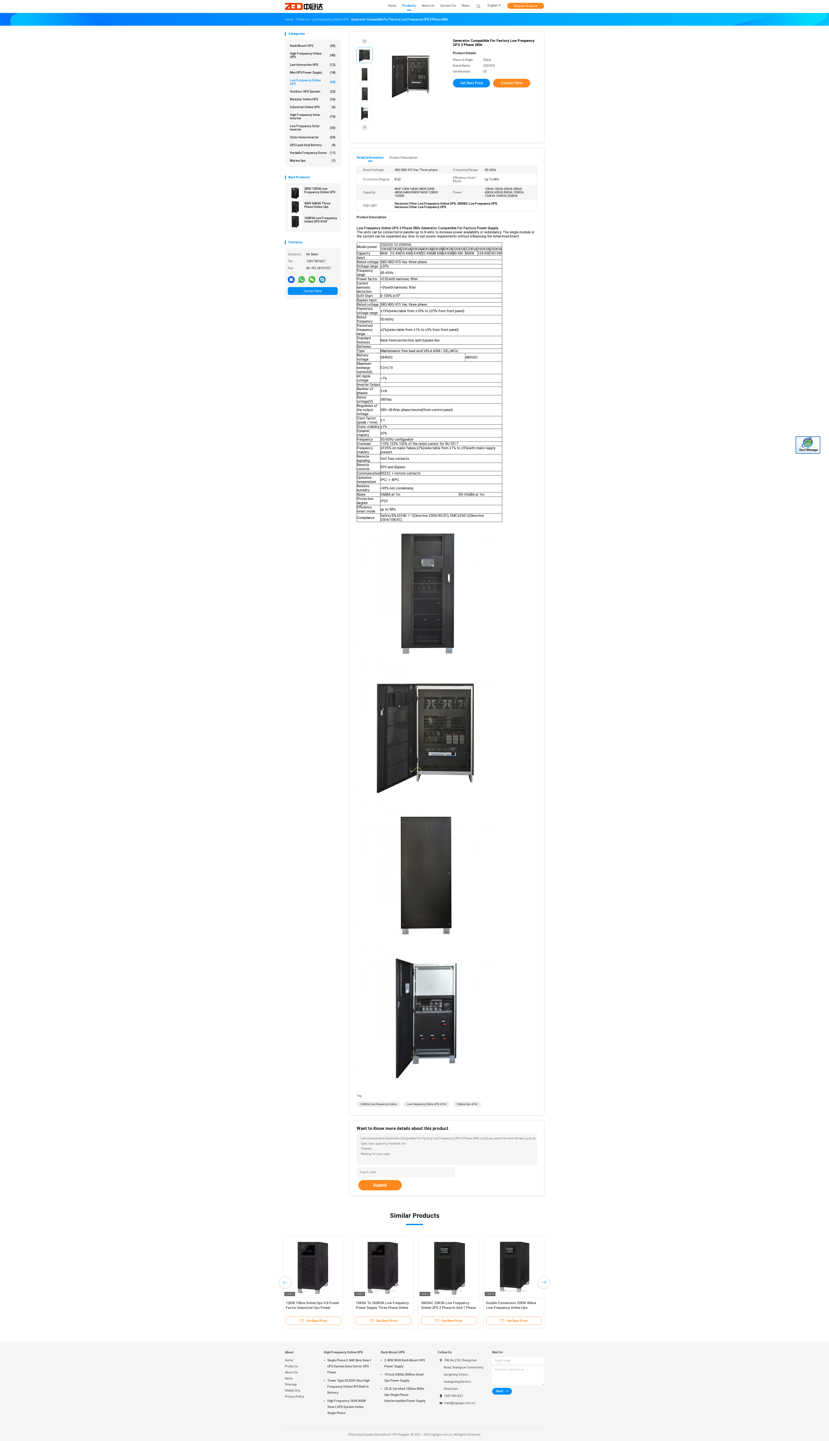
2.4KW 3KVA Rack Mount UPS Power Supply (404, 1363)
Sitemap (291, 1384)
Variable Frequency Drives (312, 153)
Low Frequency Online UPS (312, 82)
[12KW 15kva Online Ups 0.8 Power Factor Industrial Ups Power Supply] (511, 1267)
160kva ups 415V (467, 1104)
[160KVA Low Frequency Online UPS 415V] (295, 222)
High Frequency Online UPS (312, 55)
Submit (380, 1185)
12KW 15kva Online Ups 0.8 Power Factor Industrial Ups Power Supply (510, 1307)
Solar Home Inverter (312, 137)
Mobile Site (292, 1390)
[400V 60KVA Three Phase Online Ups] (295, 207)
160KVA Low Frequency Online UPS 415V (320, 219)
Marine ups (312, 160)
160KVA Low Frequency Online (378, 1104)
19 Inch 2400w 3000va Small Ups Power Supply (404, 1377)
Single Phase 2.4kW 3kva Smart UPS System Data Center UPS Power (349, 1366)
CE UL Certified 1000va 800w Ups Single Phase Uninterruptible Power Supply (405, 1395)
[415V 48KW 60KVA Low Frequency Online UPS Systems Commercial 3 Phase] (315, 1267)
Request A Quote (526, 6)
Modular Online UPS (312, 99)
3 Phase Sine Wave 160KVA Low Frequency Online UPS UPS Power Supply (444, 1307)
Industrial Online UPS (312, 107)
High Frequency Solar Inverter (312, 116)
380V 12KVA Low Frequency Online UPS (319, 190)
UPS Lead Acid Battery (312, 145)
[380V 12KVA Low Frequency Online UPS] (295, 192)
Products (291, 1366)
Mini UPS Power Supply (312, 72)
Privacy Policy (294, 1396)
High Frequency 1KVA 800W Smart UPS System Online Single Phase (346, 1407)
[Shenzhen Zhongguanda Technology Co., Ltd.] (304, 6)
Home (289, 1360)
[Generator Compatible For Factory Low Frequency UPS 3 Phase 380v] (411, 75)
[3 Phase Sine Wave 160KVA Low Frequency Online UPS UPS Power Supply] (446, 1267)
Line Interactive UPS (312, 64)
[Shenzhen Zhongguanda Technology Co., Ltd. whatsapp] (301, 279)
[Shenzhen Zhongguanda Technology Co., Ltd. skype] (322, 279)
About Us (291, 1372)
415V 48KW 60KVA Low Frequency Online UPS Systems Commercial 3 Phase (315, 1307)
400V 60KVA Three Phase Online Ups (317, 205)
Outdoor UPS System (312, 91)
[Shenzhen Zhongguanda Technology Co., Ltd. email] (291, 279)
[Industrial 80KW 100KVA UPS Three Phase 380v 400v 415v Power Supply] (380, 1267)
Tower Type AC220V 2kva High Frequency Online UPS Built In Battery (348, 1386)
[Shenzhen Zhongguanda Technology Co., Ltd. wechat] (312, 279)
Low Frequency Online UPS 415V (426, 1104)
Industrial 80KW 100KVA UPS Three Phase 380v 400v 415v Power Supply (376, 1307)
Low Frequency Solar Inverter (312, 127)
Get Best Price (471, 83)
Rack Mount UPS (312, 45)
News (289, 1378)
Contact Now (313, 291)
